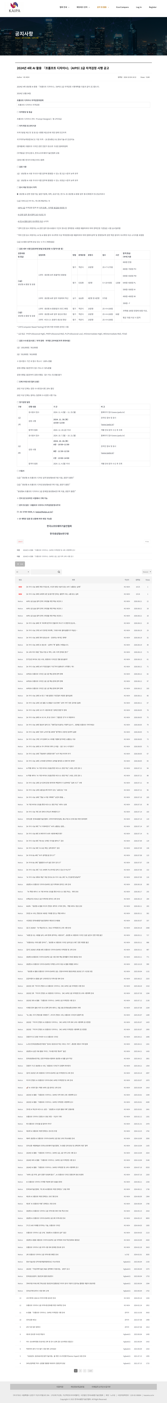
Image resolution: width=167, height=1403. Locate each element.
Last (90, 1370)
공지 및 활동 (102, 7)
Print (147, 541)
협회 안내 (63, 7)
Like (20, 541)
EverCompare (122, 7)
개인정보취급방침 (77, 1386)
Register (153, 7)
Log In (139, 7)
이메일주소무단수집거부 (101, 1386)
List (21, 564)
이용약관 (59, 1386)
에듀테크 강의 (82, 7)
